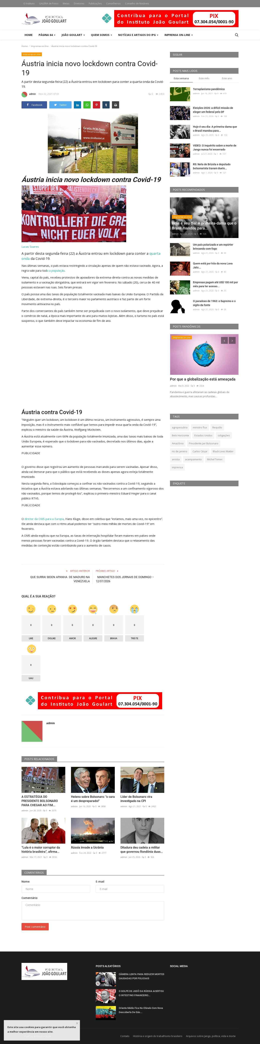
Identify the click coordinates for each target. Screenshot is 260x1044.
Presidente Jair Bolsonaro (203, 443)
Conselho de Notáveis (137, 3)
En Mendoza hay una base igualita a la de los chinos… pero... (203, 381)
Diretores (79, 3)
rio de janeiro (179, 451)
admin (32, 94)
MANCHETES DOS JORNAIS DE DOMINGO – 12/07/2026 (125, 579)
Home (29, 35)
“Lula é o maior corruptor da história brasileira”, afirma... (41, 849)
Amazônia (177, 443)
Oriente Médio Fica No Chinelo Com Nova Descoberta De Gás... (141, 1010)
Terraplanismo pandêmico (209, 89)
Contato (124, 1036)
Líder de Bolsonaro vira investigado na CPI (136, 799)
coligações (224, 435)
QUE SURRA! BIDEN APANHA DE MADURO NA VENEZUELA (60, 579)
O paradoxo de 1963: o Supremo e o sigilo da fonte (214, 303)
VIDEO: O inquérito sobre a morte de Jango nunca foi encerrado (214, 147)
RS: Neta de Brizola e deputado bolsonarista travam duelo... (211, 166)
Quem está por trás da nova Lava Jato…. (213, 265)
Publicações (95, 3)
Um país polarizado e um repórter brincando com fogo (213, 246)
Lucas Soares (30, 246)
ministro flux (200, 427)
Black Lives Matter (223, 451)
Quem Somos (100, 35)
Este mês (204, 78)
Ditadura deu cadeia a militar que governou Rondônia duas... (141, 849)
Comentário (29, 898)
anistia (176, 459)
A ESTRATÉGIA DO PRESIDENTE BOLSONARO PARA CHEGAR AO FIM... (40, 801)
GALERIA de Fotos (48, 3)
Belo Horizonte (180, 435)
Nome (26, 881)
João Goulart (72, 35)
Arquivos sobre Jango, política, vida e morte (211, 1036)
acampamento (193, 459)
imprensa (177, 467)
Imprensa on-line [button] (177, 35)
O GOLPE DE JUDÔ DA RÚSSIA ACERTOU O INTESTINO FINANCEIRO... (141, 993)
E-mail (100, 881)
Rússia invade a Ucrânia (87, 847)
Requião (217, 427)
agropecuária (179, 427)
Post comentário (35, 927)
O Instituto (29, 3)
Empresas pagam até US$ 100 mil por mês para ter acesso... (215, 284)
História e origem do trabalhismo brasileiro (157, 1036)
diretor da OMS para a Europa (44, 519)
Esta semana (181, 78)
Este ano (227, 78)
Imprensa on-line (40, 46)
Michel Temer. (215, 459)
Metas (66, 3)
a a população (56, 270)
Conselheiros (113, 3)
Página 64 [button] (46, 35)
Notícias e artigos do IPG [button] (137, 35)
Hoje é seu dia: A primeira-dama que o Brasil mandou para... (215, 128)
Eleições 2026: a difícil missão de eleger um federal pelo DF (213, 109)
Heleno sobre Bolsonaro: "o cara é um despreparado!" (93, 799)
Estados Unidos (203, 435)
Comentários (34, 872)
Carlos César (200, 451)
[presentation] (224, 340)
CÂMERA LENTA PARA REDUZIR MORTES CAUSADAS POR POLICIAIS (141, 976)
